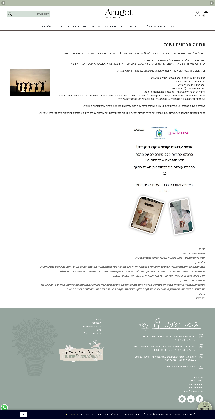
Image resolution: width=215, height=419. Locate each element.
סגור (23, 414)
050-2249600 (150, 336)
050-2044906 (142, 357)
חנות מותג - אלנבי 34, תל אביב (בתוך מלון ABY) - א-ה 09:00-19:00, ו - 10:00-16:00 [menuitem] (165, 358)
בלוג (99, 330)
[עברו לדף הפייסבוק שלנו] (199, 399)
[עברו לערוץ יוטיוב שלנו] (191, 399)
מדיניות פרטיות (196, 387)
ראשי (172, 26)
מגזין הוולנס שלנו (49, 26)
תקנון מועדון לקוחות (193, 391)
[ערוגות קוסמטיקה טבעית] (118, 18)
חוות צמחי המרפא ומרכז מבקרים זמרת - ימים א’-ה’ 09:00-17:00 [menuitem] (169, 338)
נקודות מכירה (111, 26)
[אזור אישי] (197, 14)
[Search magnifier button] (9, 14)
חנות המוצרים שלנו (155, 26)
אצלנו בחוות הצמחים (76, 26)
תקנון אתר (198, 377)
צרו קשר (95, 26)
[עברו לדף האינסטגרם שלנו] (182, 399)
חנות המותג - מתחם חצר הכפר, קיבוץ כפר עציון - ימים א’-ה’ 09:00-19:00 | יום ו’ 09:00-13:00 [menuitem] (165, 348)
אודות (98, 319)
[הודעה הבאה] (3, 3)
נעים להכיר (132, 26)
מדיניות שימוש (196, 384)
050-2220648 (141, 346)
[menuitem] (172, 26)
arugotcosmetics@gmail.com (181, 367)
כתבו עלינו (96, 323)
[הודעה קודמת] (212, 3)
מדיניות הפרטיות (72, 414)
